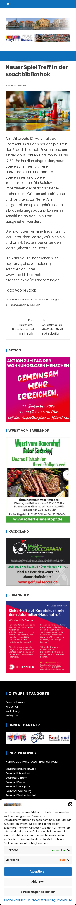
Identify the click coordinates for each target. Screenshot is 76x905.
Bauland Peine (15, 782)
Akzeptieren (38, 871)
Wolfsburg (13, 711)
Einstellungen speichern (38, 892)
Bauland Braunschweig (21, 769)
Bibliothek (23, 304)
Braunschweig (15, 702)
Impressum (64, 900)
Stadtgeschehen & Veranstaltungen (40, 299)
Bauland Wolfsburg (18, 791)
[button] (70, 804)
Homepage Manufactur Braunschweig (32, 761)
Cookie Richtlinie (14, 900)
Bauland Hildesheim (19, 773)
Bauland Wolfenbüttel (21, 795)
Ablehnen (38, 882)
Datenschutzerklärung (41, 900)
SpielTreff (35, 304)
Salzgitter (12, 715)
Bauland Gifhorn (16, 778)
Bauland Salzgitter (18, 786)
